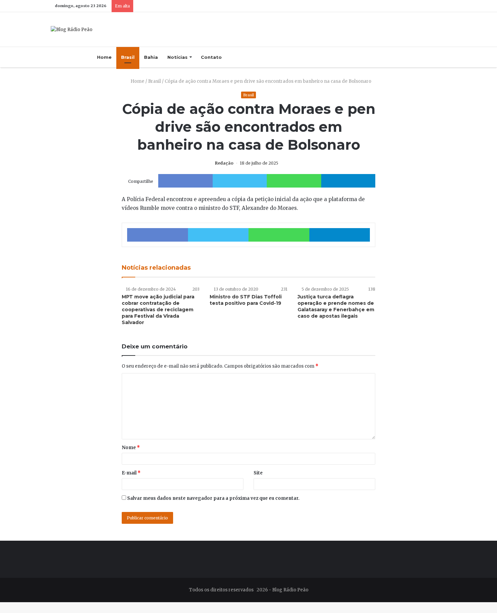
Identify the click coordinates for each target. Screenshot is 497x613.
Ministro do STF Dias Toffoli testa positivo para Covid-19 (246, 300)
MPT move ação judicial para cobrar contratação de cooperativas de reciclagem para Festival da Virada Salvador (158, 309)
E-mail (131, 473)
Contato (211, 57)
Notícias (177, 57)
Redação (224, 163)
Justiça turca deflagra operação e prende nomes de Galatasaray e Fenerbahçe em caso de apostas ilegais (336, 306)
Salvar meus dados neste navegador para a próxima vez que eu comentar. (213, 498)
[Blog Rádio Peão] (71, 29)
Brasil (128, 57)
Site (258, 473)
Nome (131, 447)
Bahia (151, 57)
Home (104, 57)
